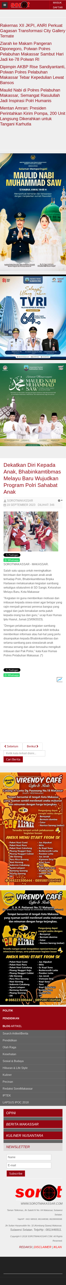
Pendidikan (10, 1040)
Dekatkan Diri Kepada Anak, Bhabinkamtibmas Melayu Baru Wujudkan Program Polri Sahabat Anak (32, 478)
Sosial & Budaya (13, 1061)
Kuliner (7, 1074)
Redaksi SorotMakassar (18, 1088)
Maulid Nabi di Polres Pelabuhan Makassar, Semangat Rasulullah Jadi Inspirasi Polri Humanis (30, 95)
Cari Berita (13, 759)
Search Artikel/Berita (15, 1033)
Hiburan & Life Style (15, 1067)
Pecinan (8, 1081)
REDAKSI (25, 1247)
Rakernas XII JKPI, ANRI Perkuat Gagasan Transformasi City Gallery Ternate (32, 30)
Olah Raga (9, 1047)
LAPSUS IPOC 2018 (16, 1102)
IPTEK (7, 1095)
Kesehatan (9, 1054)
